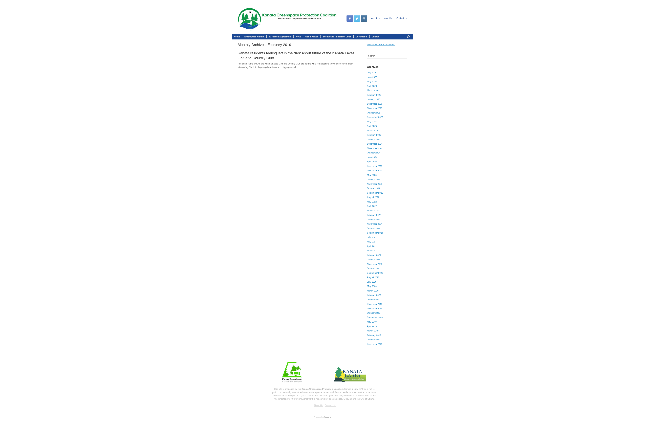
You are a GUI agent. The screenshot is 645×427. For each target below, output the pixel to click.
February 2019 (374, 335)
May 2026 (372, 81)
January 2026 (373, 99)
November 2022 (374, 183)
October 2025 (373, 112)
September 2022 (375, 192)
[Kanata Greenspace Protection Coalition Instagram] (364, 18)
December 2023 (374, 166)
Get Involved (311, 36)
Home (237, 36)
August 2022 (373, 197)
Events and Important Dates (337, 36)
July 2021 (371, 237)
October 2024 (373, 152)
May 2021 (372, 241)
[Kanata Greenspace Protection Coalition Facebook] (350, 18)
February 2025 (374, 134)
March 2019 (372, 330)
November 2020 (374, 263)
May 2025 (372, 121)
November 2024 (374, 148)
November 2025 (374, 108)
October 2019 (373, 312)
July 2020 (371, 281)
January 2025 (373, 139)
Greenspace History (254, 36)
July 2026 (371, 72)
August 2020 (373, 277)
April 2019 (372, 326)
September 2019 (375, 317)
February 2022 (374, 214)
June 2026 (372, 77)
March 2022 (372, 210)
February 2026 (374, 94)
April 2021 (372, 246)
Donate (375, 36)
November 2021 (374, 223)
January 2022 (373, 219)
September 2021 (375, 232)
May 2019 (372, 321)
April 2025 (372, 125)
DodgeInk (320, 416)
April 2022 (372, 206)
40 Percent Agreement (280, 36)
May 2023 (372, 174)
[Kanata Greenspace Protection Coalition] (322, 18)
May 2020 (372, 286)
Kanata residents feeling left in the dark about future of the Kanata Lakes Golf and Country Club (296, 55)
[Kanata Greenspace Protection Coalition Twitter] (357, 18)
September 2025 (375, 117)
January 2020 (373, 299)
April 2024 (372, 161)
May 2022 (372, 201)
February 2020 (374, 295)
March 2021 (372, 250)
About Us (375, 18)
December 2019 (374, 303)
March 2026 (372, 90)
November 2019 (374, 308)
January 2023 (373, 179)
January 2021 (373, 259)
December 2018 (374, 344)
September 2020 (375, 272)
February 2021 (374, 255)
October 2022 (373, 188)
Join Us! (388, 18)
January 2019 (373, 339)
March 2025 (372, 130)
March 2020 (372, 290)
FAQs (298, 36)
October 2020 (373, 268)
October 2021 (373, 228)
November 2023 (374, 170)
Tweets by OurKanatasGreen (381, 44)
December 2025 (374, 103)
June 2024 (372, 157)
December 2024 (374, 143)
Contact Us (401, 18)
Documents (361, 36)
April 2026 (372, 85)
